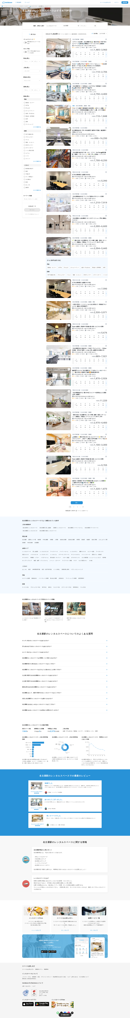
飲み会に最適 (53, 578)
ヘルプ (27, 2)
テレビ (69, 274)
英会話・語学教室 (96, 267)
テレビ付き (83, 587)
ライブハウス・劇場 (67, 560)
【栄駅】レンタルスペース (59, 527)
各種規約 (34, 976)
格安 (29, 569)
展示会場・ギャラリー (55, 557)
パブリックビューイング (77, 569)
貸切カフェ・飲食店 (97, 554)
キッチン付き (25, 587)
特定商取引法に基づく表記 (59, 976)
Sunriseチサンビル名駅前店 (36, 791)
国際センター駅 (32, 539)
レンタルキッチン (44, 554)
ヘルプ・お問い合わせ (72, 976)
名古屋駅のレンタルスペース (45, 6)
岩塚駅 (24, 542)
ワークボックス (99, 551)
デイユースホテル (75, 554)
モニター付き (56, 587)
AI (106, 39)
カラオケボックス (75, 557)
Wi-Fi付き (44, 587)
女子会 (60, 267)
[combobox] (71, 25)
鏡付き (50, 587)
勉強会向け (34, 578)
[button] (65, 641)
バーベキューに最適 (44, 578)
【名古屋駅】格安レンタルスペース (47, 530)
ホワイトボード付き (66, 587)
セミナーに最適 (26, 578)
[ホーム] (7, 2)
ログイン (117, 2)
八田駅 (56, 539)
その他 (90, 560)
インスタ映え (56, 569)
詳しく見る (64, 930)
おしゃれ (24, 569)
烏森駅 (88, 539)
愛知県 (21, 6)
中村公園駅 (45, 539)
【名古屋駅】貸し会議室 (45, 527)
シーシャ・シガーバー (55, 560)
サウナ (75, 560)
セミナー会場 (91, 551)
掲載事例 (46, 969)
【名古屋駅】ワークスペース (91, 527)
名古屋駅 (24, 539)
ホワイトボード (97, 274)
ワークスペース (54, 551)
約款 (39, 976)
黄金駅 (83, 539)
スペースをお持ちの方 (105, 2)
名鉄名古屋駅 (63, 539)
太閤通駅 (36, 542)
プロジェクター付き (35, 587)
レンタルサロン (74, 551)
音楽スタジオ (25, 554)
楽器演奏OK (81, 578)
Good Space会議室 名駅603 (36, 824)
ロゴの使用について (84, 976)
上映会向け (61, 578)
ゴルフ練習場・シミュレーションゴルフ (91, 557)
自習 (104, 267)
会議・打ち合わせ (85, 267)
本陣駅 (51, 539)
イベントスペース (86, 554)
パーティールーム (64, 551)
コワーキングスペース (64, 554)
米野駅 (78, 539)
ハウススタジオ (34, 554)
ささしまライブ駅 (103, 539)
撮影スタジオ (82, 551)
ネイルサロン (25, 557)
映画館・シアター (35, 557)
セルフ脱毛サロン (83, 560)
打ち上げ (66, 267)
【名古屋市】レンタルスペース (29, 527)
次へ (77, 502)
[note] (72, 1013)
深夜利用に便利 (65, 569)
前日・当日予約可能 (47, 569)
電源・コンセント (77, 274)
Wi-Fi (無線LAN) (51, 274)
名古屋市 (26, 6)
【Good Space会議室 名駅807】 (37, 807)
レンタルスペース (15, 6)
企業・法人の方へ (26, 986)
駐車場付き (76, 587)
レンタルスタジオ (44, 551)
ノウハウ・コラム (26, 976)
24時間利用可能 (36, 569)
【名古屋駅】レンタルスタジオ (29, 530)
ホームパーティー (75, 267)
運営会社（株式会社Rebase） (29, 978)
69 (83, 507)
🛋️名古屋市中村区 (33, 6)
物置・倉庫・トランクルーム (41, 560)
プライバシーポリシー (46, 976)
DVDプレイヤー (87, 274)
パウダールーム (44, 557)
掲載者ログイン (39, 969)
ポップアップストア (27, 560)
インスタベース (6, 6)
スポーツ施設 (66, 557)
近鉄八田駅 (94, 539)
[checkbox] (24, 103)
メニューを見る (35, 930)
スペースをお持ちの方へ (28, 969)
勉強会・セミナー (52, 267)
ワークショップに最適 (71, 578)
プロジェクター (61, 274)
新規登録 (125, 2)
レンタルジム (53, 554)
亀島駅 (39, 539)
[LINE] (58, 1013)
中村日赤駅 (30, 542)
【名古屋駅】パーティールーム (75, 527)
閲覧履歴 (19, 2)
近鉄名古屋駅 (71, 539)
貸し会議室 (35, 551)
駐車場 (104, 557)
